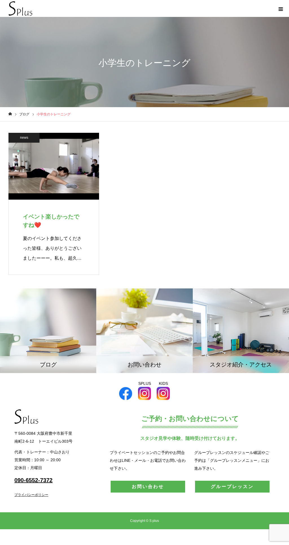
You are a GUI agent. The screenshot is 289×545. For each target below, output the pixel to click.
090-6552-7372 (33, 480)
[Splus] (20, 8)
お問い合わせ (148, 486)
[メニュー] (280, 8)
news (24, 138)
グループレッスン (232, 486)
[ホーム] (10, 114)
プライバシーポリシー (31, 495)
